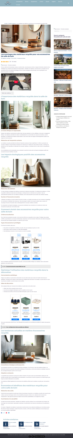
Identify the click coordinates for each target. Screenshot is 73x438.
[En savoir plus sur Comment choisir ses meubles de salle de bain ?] (10, 423)
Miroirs (26, 1)
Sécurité (60, 1)
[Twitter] (4, 412)
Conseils (18, 4)
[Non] (71, 435)
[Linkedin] (8, 412)
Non (32, 436)
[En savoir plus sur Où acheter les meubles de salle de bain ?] (26, 423)
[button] (68, 3)
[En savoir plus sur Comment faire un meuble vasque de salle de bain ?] (41, 423)
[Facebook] (1, 412)
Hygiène (54, 1)
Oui (29, 436)
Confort (41, 1)
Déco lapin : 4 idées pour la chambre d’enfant (63, 95)
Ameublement (19, 1)
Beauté (47, 1)
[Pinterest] (6, 412)
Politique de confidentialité (39, 436)
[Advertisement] (36, 14)
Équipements (34, 1)
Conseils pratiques (6, 428)
